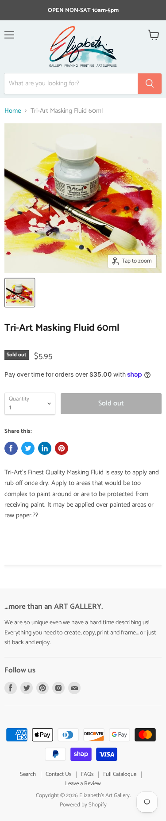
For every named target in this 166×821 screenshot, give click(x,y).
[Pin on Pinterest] (61, 448)
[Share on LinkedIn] (44, 448)
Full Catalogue (119, 774)
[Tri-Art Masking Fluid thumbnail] (20, 293)
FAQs (87, 774)
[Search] (150, 83)
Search (28, 774)
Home (12, 111)
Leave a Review (83, 783)
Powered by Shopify (83, 805)
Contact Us (58, 774)
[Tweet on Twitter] (28, 448)
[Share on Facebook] (11, 448)
